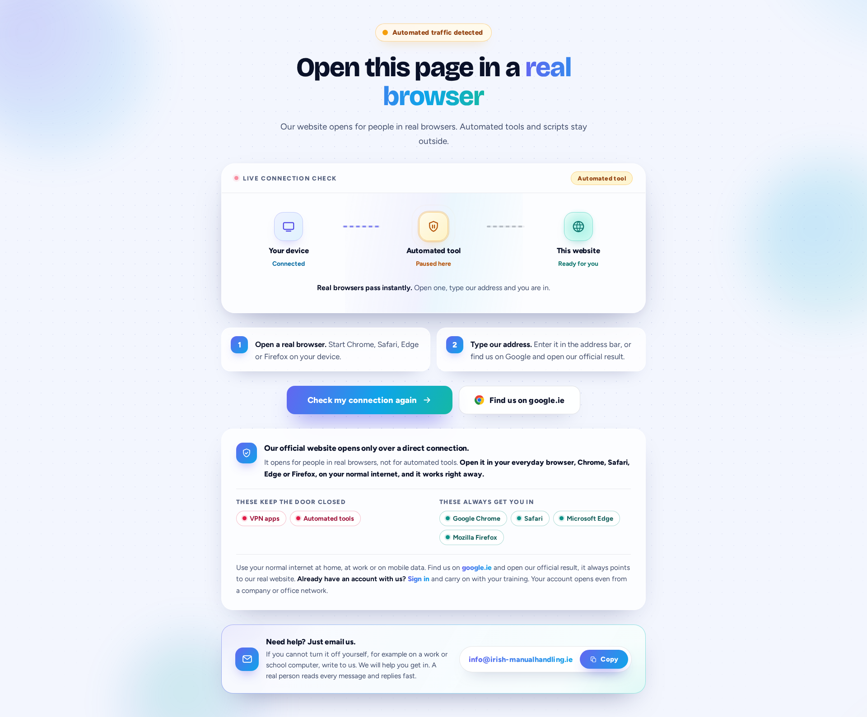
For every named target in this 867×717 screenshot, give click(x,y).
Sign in (418, 578)
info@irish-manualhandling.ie (521, 659)
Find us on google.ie (527, 400)
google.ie (477, 567)
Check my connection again (362, 400)
